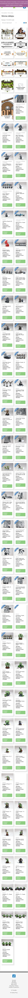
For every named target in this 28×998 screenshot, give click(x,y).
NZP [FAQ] (14, 983)
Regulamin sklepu (14, 985)
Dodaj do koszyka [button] (18, 118)
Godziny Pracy (14, 992)
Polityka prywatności (14, 987)
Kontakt (14, 980)
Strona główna (4, 12)
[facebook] (25, 7)
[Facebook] (14, 976)
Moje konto (14, 984)
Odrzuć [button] (20, 5)
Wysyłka (14, 981)
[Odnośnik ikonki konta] (2, 7)
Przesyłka (14, 990)
